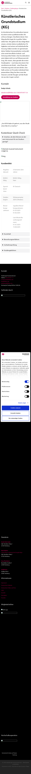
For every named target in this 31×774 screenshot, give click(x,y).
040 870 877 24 (22, 93)
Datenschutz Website (6, 585)
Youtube (3, 597)
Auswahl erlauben (15, 413)
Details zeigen (22, 403)
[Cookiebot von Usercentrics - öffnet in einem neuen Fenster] (22, 354)
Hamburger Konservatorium (14, 762)
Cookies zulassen (15, 408)
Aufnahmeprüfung (10, 245)
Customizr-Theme (25, 766)
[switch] (27, 386)
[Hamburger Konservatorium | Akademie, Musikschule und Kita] (6, 2)
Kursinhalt (7, 234)
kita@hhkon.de (5, 281)
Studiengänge (14, 8)
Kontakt (3, 592)
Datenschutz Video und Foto (8, 588)
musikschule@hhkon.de (7, 279)
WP (10, 766)
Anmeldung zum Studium (10, 97)
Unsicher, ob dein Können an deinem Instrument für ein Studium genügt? (14, 139)
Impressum (4, 583)
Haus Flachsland (5, 561)
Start (2, 8)
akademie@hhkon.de (8, 93)
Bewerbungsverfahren (11, 239)
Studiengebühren (10, 250)
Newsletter (4, 595)
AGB (2, 590)
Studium (7, 8)
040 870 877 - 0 (9, 277)
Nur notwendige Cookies (15, 418)
